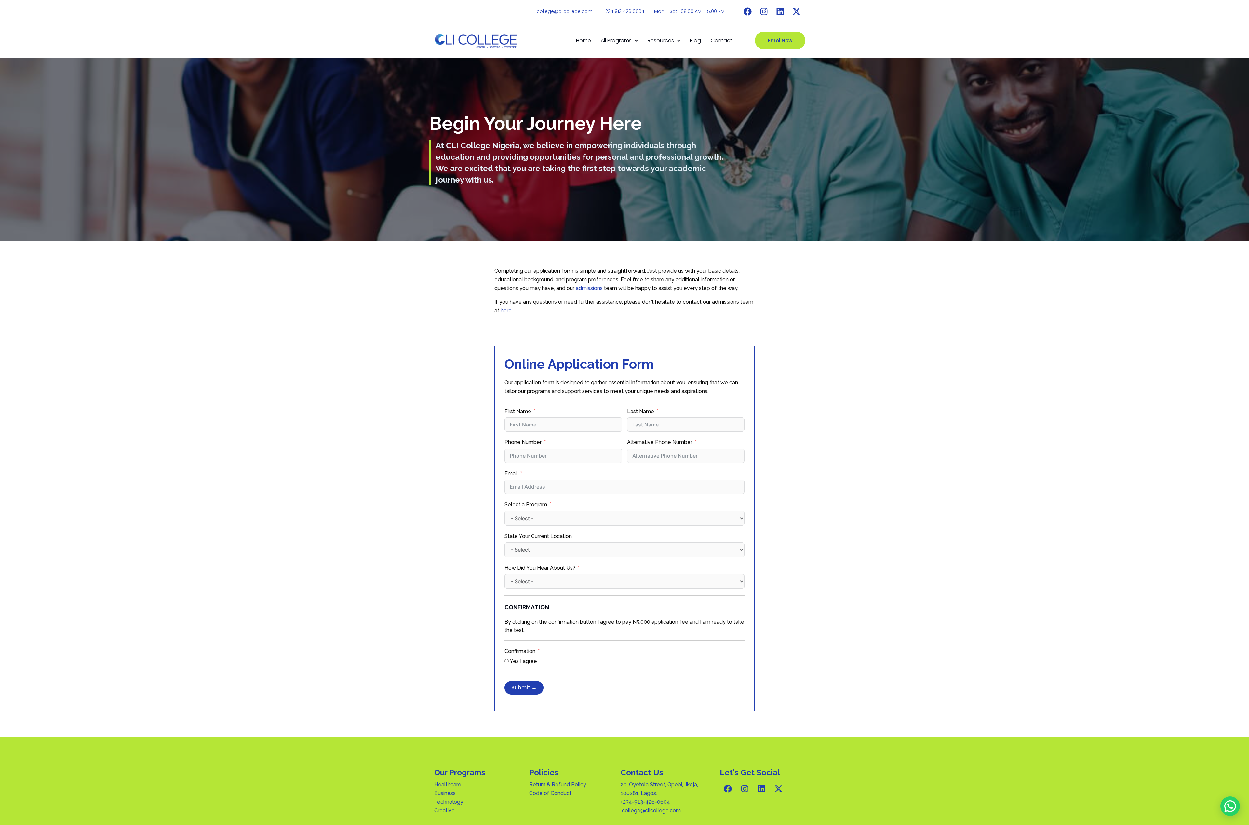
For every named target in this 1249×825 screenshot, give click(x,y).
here (506, 310)
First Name (517, 411)
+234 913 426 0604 (623, 11)
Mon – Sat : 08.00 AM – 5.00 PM (689, 11)
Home (583, 40)
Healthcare (448, 784)
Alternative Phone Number (659, 442)
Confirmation (519, 651)
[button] (619, 40)
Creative (444, 810)
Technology (448, 802)
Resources (661, 40)
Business (445, 793)
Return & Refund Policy (557, 784)
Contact (721, 40)
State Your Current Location (538, 536)
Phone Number (523, 442)
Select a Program (525, 504)
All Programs (616, 40)
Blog (695, 40)
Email (511, 473)
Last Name (640, 411)
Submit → (524, 687)
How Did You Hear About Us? (539, 568)
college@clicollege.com (565, 11)
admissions (589, 288)
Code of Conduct (550, 793)
